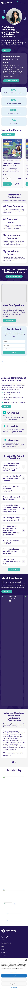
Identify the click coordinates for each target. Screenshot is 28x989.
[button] (26, 960)
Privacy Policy (14, 987)
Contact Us (4, 952)
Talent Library (9, 320)
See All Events (8, 134)
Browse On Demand (14, 276)
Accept (14, 976)
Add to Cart (7, 184)
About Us (7, 591)
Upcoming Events (6, 937)
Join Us (6, 50)
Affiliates (3, 955)
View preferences (14, 984)
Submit (14, 353)
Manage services (13, 972)
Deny (14, 980)
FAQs (2, 949)
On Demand (4, 940)
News (2, 946)
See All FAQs (14, 569)
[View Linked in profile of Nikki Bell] (10, 601)
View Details (17, 184)
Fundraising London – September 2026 (11, 164)
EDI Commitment (6, 943)
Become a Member (11, 80)
